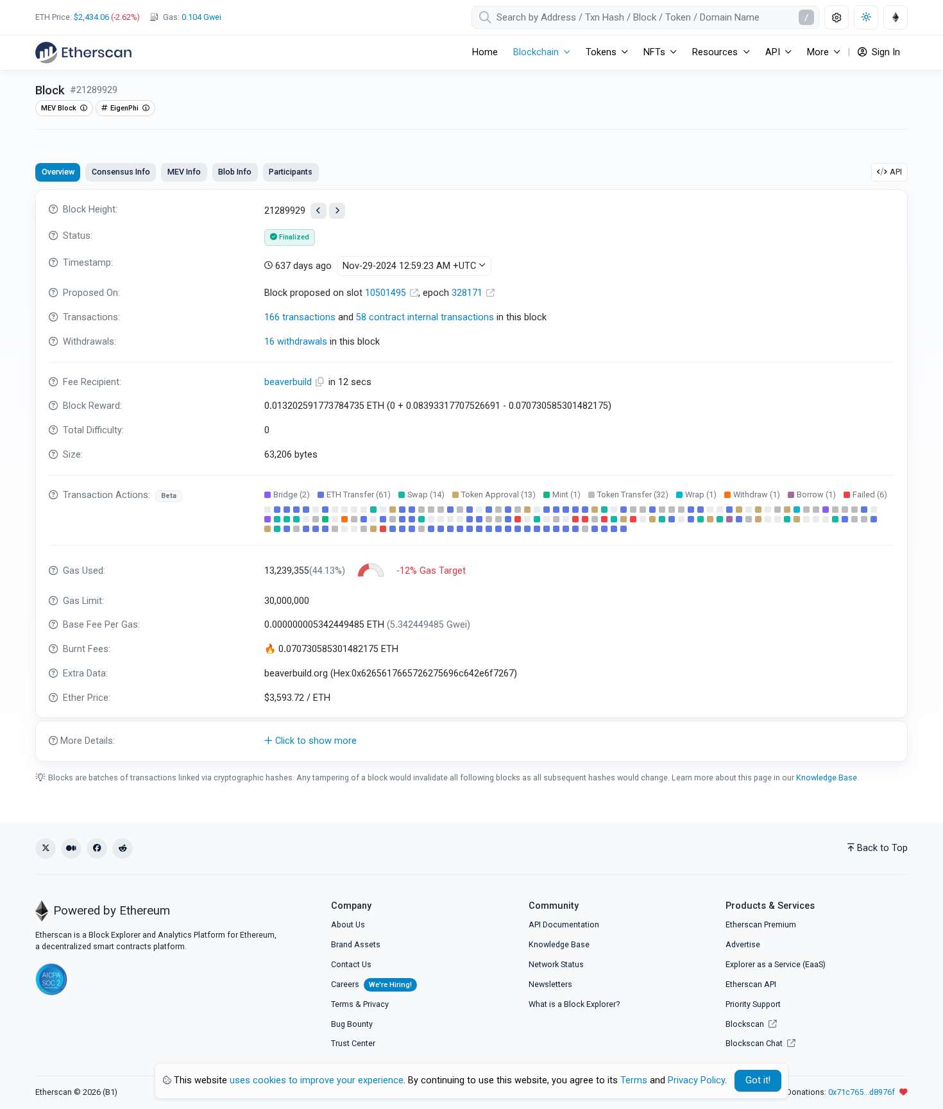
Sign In (884, 52)
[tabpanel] (471, 475)
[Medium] (71, 848)
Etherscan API (751, 984)
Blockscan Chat (755, 1043)
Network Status (556, 964)
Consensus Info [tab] (121, 171)
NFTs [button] (654, 52)
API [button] (772, 52)
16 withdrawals (295, 341)
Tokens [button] (601, 52)
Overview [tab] (58, 171)
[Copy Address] (321, 382)
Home (485, 52)
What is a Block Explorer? (574, 1004)
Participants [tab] (290, 171)
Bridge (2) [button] (291, 494)
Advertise (743, 944)
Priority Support (753, 1004)
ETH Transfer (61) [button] (359, 494)
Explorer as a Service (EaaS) (776, 964)
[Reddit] (122, 848)
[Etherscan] (83, 52)
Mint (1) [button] (566, 494)
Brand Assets (355, 944)
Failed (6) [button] (870, 494)
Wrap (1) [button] (701, 494)
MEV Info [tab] (184, 171)
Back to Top (882, 848)
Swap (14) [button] (426, 494)
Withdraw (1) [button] (756, 494)
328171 (468, 293)
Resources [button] (715, 52)
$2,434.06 (91, 17)
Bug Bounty (352, 1024)
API (896, 171)
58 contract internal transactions (425, 317)
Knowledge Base (826, 777)
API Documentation (564, 924)
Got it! (757, 1080)
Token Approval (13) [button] (498, 494)
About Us (348, 924)
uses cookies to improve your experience (317, 1080)
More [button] (818, 52)
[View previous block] (318, 211)
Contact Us (351, 964)
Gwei (201, 17)
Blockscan (746, 1024)
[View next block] (337, 211)
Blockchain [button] (536, 52)
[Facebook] (97, 848)
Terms (342, 1004)
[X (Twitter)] (45, 848)
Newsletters (550, 984)
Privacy (376, 1004)
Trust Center (353, 1043)
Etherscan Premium (761, 924)
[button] (471, 741)
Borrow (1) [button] (816, 494)
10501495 (387, 293)
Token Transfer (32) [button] (632, 494)
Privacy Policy (696, 1080)
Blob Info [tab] (234, 171)
